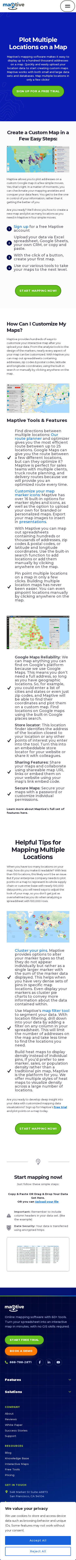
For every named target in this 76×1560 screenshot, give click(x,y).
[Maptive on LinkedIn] (49, 1362)
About (9, 1413)
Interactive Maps (17, 1464)
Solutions (13, 1392)
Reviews (11, 1419)
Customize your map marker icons (35, 493)
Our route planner (36, 437)
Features (13, 1380)
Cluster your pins (31, 950)
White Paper (13, 1424)
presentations (32, 522)
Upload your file (47, 1201)
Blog (8, 1452)
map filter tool (55, 1011)
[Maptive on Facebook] (39, 1362)
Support (10, 1436)
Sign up (21, 226)
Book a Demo (21, 1350)
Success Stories (16, 1430)
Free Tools (12, 1469)
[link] (38, 1254)
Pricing (9, 1475)
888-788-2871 (21, 1362)
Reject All (38, 1551)
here (23, 812)
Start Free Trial (24, 1339)
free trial (60, 1107)
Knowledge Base (17, 1458)
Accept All (38, 1540)
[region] (38, 1531)
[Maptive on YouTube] (58, 1362)
